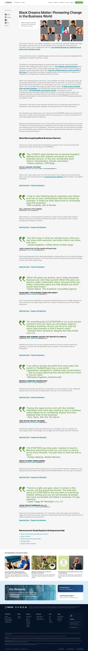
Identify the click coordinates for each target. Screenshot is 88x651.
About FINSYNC (28, 616)
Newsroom (28, 620)
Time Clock (59, 620)
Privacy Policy (61, 649)
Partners (50, 2)
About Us (56, 2)
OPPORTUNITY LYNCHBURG (33, 506)
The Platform (17, 2)
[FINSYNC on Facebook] (18, 607)
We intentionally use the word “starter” (43, 90)
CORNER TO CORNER (32, 382)
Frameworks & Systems (8, 620)
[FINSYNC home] (8, 2)
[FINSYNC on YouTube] (26, 607)
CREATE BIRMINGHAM (32, 338)
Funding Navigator (8, 622)
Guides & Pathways (39, 616)
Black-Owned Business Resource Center (34, 534)
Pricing (22, 2)
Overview (6, 616)
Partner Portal (59, 619)
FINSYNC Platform (60, 616)
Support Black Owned (28, 543)
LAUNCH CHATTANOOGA (33, 168)
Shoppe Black (25, 541)
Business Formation (8, 617)
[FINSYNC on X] (20, 607)
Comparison (19, 617)
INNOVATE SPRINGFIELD (32, 294)
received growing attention (53, 177)
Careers (27, 619)
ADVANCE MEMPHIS (31, 462)
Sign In (71, 2)
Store (67, 2)
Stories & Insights (39, 617)
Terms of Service (70, 649)
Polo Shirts (51, 622)
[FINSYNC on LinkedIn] (16, 607)
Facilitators (28, 626)
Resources (62, 2)
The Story (28, 617)
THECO (28, 210)
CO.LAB (43, 168)
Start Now (78, 2)
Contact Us (28, 623)
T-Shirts (50, 620)
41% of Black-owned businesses (66, 66)
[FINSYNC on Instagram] (23, 607)
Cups (50, 617)
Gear (50, 616)
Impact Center (59, 617)
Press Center (28, 622)
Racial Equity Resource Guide (31, 539)
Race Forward (25, 536)
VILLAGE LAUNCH (31, 250)
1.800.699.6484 (80, 649)
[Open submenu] (20, 2)
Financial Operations (8, 619)
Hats (50, 619)
